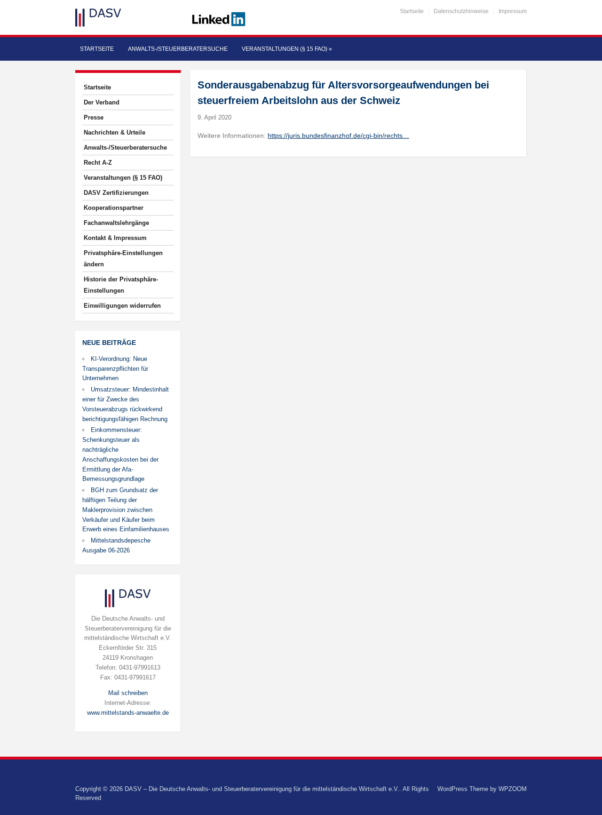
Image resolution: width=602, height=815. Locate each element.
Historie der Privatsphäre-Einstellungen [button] (121, 285)
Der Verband (101, 102)
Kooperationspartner (113, 207)
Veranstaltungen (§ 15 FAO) (287, 49)
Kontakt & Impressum (115, 237)
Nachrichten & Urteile (114, 132)
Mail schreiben (128, 692)
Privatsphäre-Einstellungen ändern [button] (123, 258)
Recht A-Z (98, 162)
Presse (93, 117)
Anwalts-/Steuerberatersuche (178, 49)
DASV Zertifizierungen (116, 192)
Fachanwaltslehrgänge (116, 222)
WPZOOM (513, 788)
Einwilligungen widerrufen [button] (122, 305)
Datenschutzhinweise (461, 11)
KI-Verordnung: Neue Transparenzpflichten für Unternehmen (115, 368)
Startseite (412, 11)
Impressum (513, 11)
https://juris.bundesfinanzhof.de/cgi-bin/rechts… (338, 135)
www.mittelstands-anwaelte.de (128, 712)
